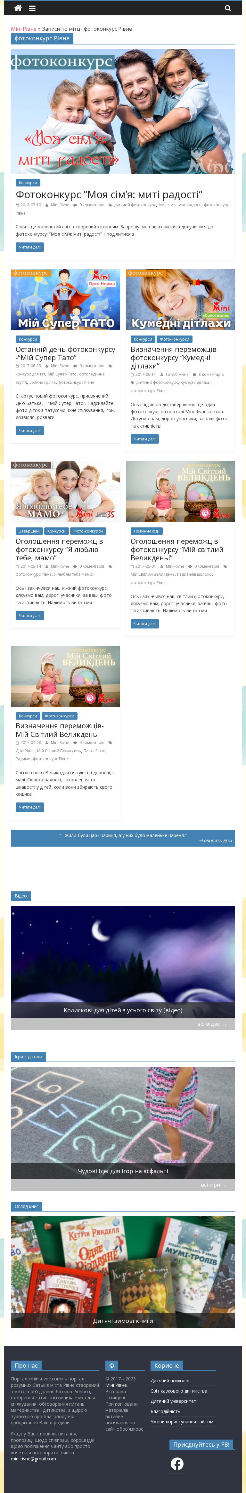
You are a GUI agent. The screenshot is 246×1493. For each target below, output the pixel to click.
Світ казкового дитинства (179, 1391)
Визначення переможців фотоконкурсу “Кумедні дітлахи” (174, 357)
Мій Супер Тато (62, 374)
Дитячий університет (173, 1401)
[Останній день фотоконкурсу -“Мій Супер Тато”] (65, 273)
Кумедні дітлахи (195, 382)
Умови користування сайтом (182, 1421)
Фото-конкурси (174, 339)
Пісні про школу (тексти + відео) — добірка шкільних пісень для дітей (123, 1010)
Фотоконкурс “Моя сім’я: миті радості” (109, 194)
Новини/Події (147, 531)
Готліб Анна (178, 374)
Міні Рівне (116, 1385)
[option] (123, 962)
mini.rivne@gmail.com (33, 1459)
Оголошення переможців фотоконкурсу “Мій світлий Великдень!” (177, 549)
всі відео (212, 1023)
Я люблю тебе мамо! (73, 574)
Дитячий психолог (170, 1381)
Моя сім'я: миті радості (180, 205)
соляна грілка (42, 382)
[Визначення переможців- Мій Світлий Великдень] (65, 649)
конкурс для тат (30, 374)
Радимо (23, 759)
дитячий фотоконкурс (135, 205)
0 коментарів (91, 205)
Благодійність (165, 1411)
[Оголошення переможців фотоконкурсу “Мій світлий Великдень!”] (180, 465)
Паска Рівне (94, 751)
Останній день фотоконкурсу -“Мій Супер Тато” (65, 353)
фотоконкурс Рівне (76, 382)
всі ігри (214, 1184)
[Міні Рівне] (18, 8)
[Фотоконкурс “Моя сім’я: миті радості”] (123, 53)
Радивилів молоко (194, 574)
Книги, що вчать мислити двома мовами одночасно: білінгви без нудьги (123, 1320)
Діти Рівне (25, 751)
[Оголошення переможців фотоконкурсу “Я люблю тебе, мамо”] (65, 465)
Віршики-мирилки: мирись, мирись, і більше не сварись (123, 1171)
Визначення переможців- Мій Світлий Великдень (60, 730)
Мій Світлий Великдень (153, 574)
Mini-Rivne (60, 205)
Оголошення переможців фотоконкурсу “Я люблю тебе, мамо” (59, 549)
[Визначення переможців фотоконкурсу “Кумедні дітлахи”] (180, 273)
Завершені (29, 531)
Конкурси (28, 183)
